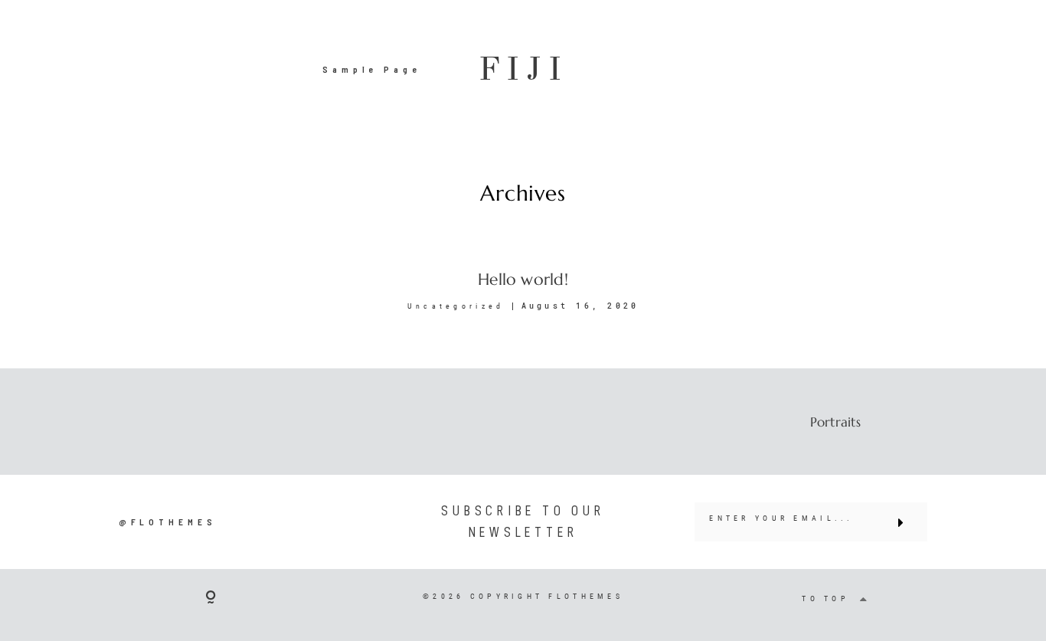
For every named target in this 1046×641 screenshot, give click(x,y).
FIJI (523, 69)
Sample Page (371, 69)
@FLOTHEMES (168, 521)
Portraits (835, 422)
